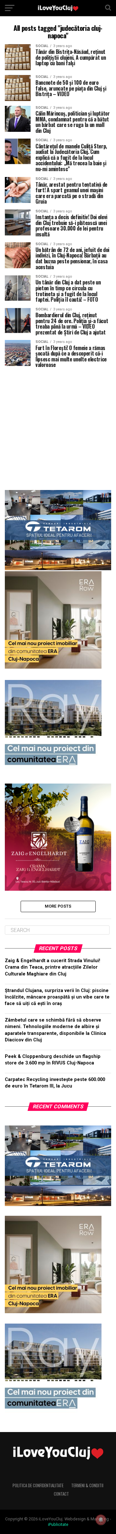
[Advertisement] (58, 426)
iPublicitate (58, 1524)
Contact (61, 1494)
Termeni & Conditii (87, 1485)
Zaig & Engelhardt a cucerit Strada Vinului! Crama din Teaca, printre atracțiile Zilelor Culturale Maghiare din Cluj (52, 967)
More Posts (58, 906)
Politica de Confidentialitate (38, 1485)
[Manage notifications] (101, 1520)
